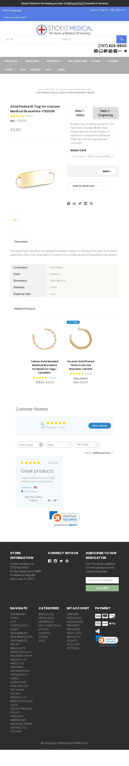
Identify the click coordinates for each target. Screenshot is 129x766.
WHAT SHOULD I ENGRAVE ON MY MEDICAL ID (21, 656)
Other (8, 69)
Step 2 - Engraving (105, 113)
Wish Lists (74, 633)
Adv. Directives (77, 61)
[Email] (68, 203)
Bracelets (11, 61)
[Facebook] (49, 561)
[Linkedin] (85, 203)
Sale (23, 69)
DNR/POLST (53, 61)
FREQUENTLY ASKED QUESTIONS (19, 678)
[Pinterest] (91, 203)
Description (21, 241)
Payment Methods (74, 627)
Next (123, 3)
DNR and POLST (75, 3)
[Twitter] (79, 203)
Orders (72, 614)
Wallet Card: (78, 150)
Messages (74, 618)
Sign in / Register (99, 10)
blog (62, 69)
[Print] (74, 203)
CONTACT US (18, 727)
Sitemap (16, 731)
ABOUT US (17, 663)
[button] (64, 80)
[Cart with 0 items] (112, 10)
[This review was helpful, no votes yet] (49, 500)
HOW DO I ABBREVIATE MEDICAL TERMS (21, 720)
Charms (113, 61)
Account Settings (73, 646)
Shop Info (121, 10)
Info (48, 69)
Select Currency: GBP (15, 17)
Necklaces (32, 61)
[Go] (121, 39)
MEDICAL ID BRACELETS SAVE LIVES (21, 701)
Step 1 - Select (80, 113)
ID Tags (96, 61)
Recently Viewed (74, 638)
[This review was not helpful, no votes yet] (55, 500)
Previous (5, 3)
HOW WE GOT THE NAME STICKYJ (19, 690)
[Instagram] (55, 561)
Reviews (35, 69)
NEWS (14, 629)
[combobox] (59, 445)
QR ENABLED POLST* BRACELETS (19, 644)
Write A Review (100, 425)
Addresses (75, 621)
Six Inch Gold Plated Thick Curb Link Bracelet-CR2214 (80, 365)
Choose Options (46, 339)
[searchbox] (27, 444)
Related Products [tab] (24, 308)
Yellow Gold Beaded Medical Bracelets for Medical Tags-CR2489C (44, 367)
